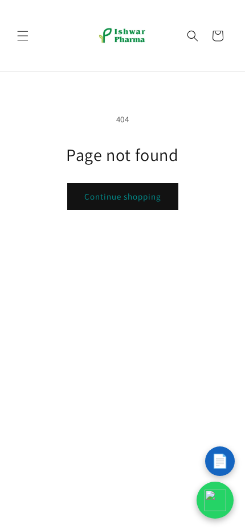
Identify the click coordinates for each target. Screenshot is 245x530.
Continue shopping (122, 196)
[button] (22, 35)
